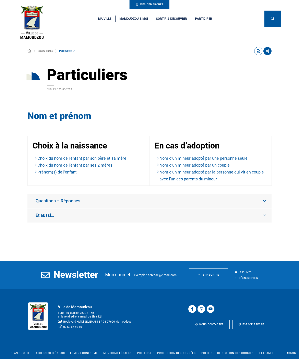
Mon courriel (117, 274)
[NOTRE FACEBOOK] (192, 309)
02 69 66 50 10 (72, 326)
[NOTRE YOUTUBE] (210, 309)
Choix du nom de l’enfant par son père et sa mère (81, 158)
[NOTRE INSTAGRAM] (201, 309)
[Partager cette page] (267, 51)
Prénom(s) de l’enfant (57, 172)
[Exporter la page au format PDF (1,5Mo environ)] (258, 51)
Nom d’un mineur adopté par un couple (194, 165)
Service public (45, 51)
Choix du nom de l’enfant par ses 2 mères (74, 165)
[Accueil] (29, 51)
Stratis (291, 353)
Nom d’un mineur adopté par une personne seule (203, 158)
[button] (272, 19)
